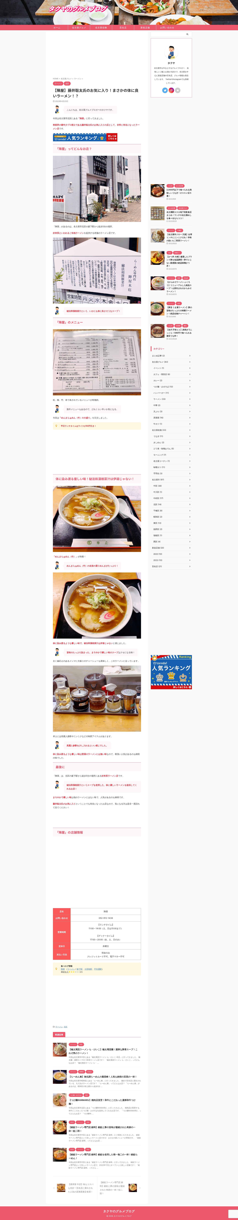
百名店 (123, 27)
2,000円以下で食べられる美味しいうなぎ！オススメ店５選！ (179, 193)
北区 (65, 1027)
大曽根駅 (88, 969)
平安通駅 (98, 969)
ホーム (56, 27)
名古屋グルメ (79, 27)
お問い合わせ (167, 27)
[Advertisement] (97, 55)
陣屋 (63, 969)
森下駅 (80, 969)
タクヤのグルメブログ (119, 1211)
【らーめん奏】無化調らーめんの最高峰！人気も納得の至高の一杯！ (103, 1076)
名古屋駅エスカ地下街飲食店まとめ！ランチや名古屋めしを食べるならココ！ (179, 215)
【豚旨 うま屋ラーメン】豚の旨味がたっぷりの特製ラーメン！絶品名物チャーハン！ (179, 310)
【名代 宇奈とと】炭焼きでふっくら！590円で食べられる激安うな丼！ (179, 332)
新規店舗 (145, 27)
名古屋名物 (101, 27)
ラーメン (71, 969)
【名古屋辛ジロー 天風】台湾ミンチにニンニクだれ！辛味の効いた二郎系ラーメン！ (179, 237)
